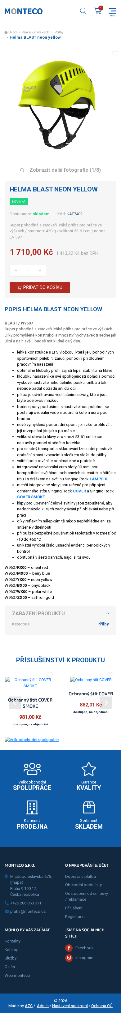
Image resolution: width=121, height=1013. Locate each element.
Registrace (74, 916)
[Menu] (112, 11)
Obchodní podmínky (83, 884)
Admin (43, 1005)
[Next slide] (106, 702)
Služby (10, 958)
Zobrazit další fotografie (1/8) (64, 170)
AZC (29, 1005)
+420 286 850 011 (25, 903)
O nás (10, 966)
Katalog (12, 949)
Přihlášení (73, 908)
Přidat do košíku (42, 287)
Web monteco (17, 975)
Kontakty (12, 941)
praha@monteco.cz (28, 911)
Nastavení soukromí (70, 1005)
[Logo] (24, 11)
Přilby (59, 32)
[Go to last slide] (15, 702)
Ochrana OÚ (102, 1005)
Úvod (12, 32)
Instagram (84, 957)
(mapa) (16, 882)
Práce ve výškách (35, 32)
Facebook (84, 948)
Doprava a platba (80, 876)
